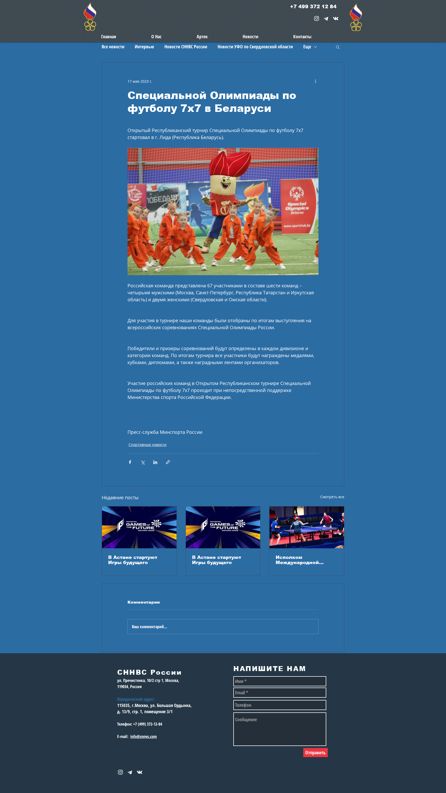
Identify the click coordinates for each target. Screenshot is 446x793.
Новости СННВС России (185, 46)
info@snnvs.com (143, 736)
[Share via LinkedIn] (155, 462)
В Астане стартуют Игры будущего (132, 560)
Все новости (113, 46)
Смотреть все (332, 496)
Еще (307, 46)
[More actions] (315, 81)
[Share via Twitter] (142, 462)
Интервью (144, 46)
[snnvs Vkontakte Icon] (335, 18)
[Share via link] (167, 462)
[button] (337, 47)
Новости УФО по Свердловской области (255, 46)
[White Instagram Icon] (316, 18)
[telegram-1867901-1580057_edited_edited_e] (326, 18)
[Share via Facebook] (130, 462)
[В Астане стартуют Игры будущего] (139, 527)
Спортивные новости (147, 444)
